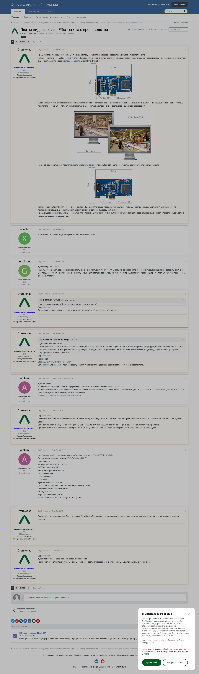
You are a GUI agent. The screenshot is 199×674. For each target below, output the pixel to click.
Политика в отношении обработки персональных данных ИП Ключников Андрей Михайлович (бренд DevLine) (165, 651)
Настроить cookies (175, 662)
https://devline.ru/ (154, 619)
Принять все (151, 662)
